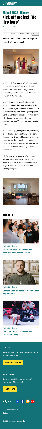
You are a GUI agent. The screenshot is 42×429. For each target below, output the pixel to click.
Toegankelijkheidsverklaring (11, 411)
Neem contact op (13, 362)
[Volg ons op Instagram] (28, 401)
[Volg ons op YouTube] (33, 401)
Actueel (12, 26)
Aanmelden (10, 389)
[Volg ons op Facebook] (22, 401)
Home (5, 26)
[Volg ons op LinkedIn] (17, 401)
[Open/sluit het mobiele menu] (38, 3)
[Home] (10, 3)
